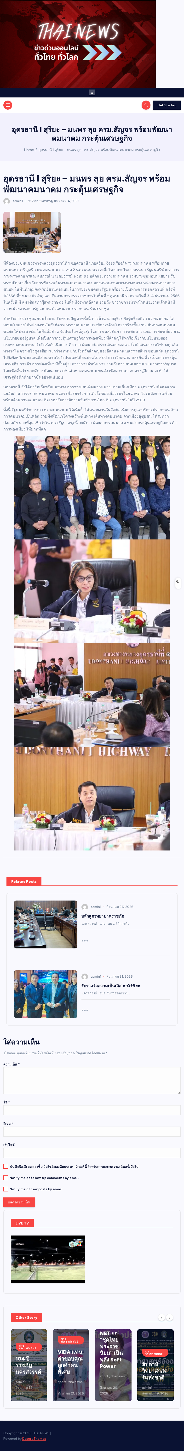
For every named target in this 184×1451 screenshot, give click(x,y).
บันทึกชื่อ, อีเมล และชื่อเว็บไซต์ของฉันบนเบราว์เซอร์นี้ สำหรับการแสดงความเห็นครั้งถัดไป (74, 1166)
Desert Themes (34, 1438)
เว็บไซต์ (9, 1145)
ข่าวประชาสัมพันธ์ (27, 1340)
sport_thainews (28, 1382)
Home (29, 150)
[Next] (169, 1317)
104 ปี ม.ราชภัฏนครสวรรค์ (155, 1371)
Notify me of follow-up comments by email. (44, 1178)
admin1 (18, 201)
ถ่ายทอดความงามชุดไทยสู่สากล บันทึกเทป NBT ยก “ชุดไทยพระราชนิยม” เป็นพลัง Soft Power (69, 1333)
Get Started (166, 105)
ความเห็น (11, 1064)
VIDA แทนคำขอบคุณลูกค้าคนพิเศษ (28, 1362)
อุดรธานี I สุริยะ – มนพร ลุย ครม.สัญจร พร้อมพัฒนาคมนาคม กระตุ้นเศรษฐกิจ (99, 150)
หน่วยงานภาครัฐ (40, 201)
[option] (29, 1365)
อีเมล (8, 1124)
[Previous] (161, 1317)
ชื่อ (6, 1102)
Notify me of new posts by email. (36, 1189)
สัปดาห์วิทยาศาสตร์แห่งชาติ (112, 1371)
